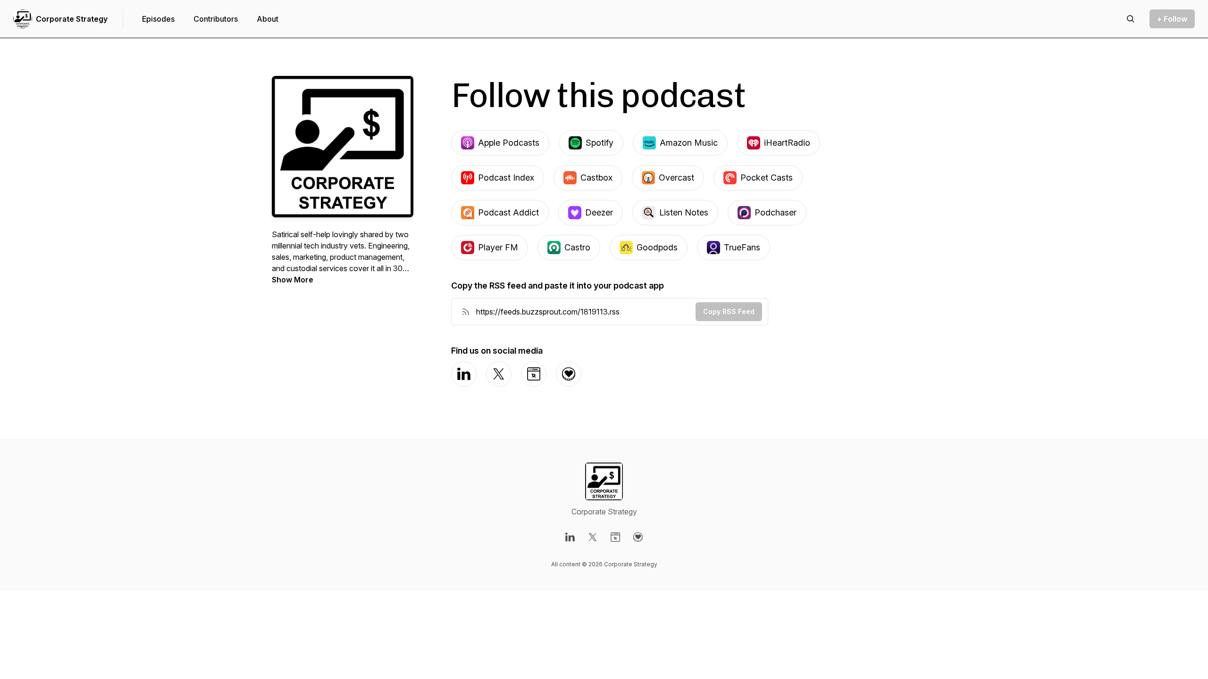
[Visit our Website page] (615, 537)
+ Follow (1172, 19)
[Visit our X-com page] (592, 537)
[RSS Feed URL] (465, 311)
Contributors (215, 19)
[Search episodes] (1130, 19)
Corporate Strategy (72, 19)
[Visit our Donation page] (638, 537)
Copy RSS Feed (729, 311)
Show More (292, 279)
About (267, 19)
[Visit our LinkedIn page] (570, 537)
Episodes (158, 19)
